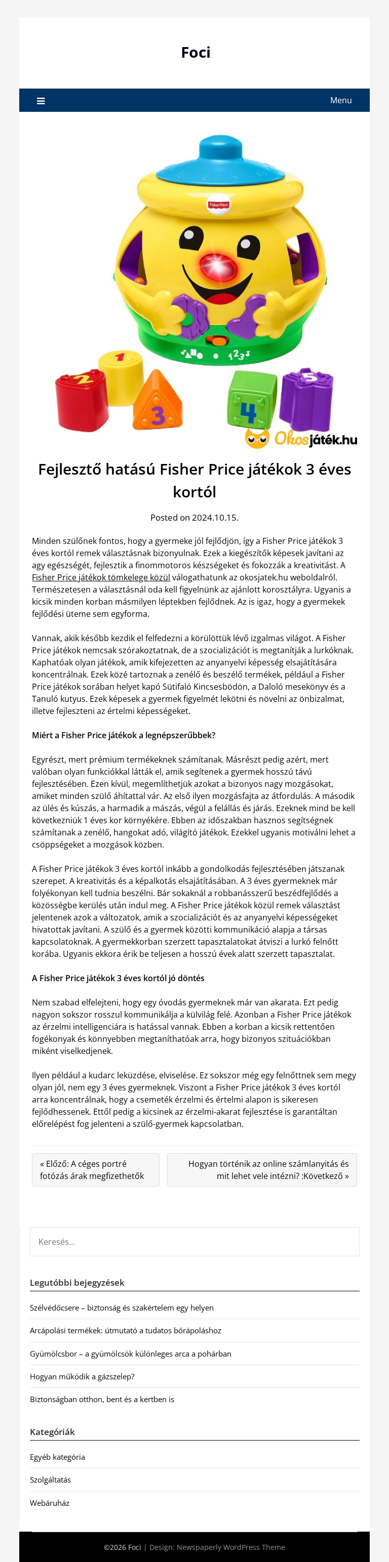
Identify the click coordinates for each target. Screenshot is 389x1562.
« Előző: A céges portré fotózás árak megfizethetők (92, 1169)
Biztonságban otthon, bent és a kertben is (102, 1399)
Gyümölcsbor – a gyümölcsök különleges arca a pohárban (130, 1353)
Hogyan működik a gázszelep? (82, 1376)
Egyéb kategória (57, 1457)
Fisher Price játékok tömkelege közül (101, 577)
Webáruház (49, 1503)
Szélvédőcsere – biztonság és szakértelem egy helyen (122, 1307)
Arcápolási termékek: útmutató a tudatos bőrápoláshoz (125, 1330)
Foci (196, 51)
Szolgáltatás (50, 1479)
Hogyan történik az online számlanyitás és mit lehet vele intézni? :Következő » (268, 1169)
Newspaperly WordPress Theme (231, 1547)
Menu (341, 100)
